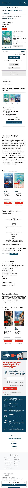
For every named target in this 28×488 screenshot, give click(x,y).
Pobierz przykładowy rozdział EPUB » (9, 273)
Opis (6, 79)
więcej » (21, 385)
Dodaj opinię (14, 253)
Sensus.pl (8, 459)
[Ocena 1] (13, 36)
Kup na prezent (14, 64)
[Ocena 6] (20, 36)
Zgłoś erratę (4, 276)
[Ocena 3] (16, 36)
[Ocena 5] (18, 36)
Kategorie (4, 7)
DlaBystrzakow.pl (9, 461)
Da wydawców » (12, 409)
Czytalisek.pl (8, 466)
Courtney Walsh (19, 31)
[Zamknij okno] (25, 482)
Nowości (15, 10)
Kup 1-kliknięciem (14, 67)
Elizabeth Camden (18, 333)
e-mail (4, 378)
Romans (13, 285)
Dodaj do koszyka (13, 57)
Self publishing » (12, 426)
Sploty (16, 466)
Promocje (10, 10)
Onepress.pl (17, 457)
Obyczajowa (9, 282)
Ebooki (8, 7)
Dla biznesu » (11, 414)
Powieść (8, 283)
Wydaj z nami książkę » (14, 403)
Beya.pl (16, 463)
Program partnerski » (13, 398)
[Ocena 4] (17, 36)
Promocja (4, 28)
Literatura (4, 282)
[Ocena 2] (14, 36)
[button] (24, 181)
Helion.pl (7, 457)
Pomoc (18, 244)
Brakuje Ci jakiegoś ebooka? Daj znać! (16, 420)
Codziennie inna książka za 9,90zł (9, 18)
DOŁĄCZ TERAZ (10, 389)
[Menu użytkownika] (22, 3)
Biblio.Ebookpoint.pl (10, 468)
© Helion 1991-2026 (5, 475)
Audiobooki (13, 7)
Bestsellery (19, 10)
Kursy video (4, 10)
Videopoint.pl (8, 463)
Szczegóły (7, 81)
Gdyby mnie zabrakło (11, 114)
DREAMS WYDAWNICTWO (18, 33)
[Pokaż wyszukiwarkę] (20, 3)
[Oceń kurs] (5, 253)
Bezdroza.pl (17, 461)
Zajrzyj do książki (6, 47)
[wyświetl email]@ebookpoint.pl (17, 478)
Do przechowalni (14, 74)
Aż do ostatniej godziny (7, 332)
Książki (18, 7)
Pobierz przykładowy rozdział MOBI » (9, 274)
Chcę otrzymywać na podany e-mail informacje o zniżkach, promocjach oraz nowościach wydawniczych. (17, 383)
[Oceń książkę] (19, 36)
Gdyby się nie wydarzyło (12, 111)
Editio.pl (17, 459)
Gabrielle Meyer (7, 333)
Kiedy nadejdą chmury (18, 332)
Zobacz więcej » (7, 394)
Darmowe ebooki (6, 13)
